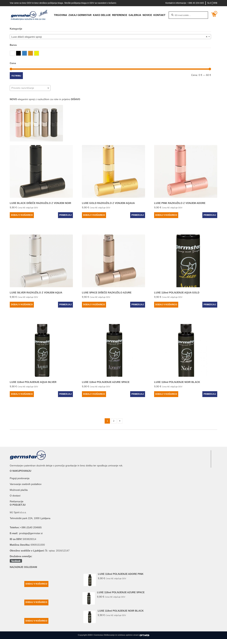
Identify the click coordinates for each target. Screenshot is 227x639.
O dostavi (15, 495)
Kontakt (159, 15)
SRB (215, 3)
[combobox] (110, 36)
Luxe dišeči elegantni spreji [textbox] (109, 36)
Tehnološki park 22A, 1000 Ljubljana (30, 518)
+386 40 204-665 (195, 3)
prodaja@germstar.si (31, 533)
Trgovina (60, 15)
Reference (119, 15)
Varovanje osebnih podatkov (25, 484)
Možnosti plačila (19, 489)
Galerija (135, 15)
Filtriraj (16, 75)
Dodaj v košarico (22, 215)
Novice (147, 15)
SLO (209, 3)
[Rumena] (36, 53)
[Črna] (18, 53)
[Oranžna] (30, 53)
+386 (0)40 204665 (31, 527)
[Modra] (24, 53)
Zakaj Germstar (80, 15)
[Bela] (12, 53)
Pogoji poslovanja (19, 478)
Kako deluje (102, 15)
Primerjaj (65, 215)
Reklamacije (16, 501)
